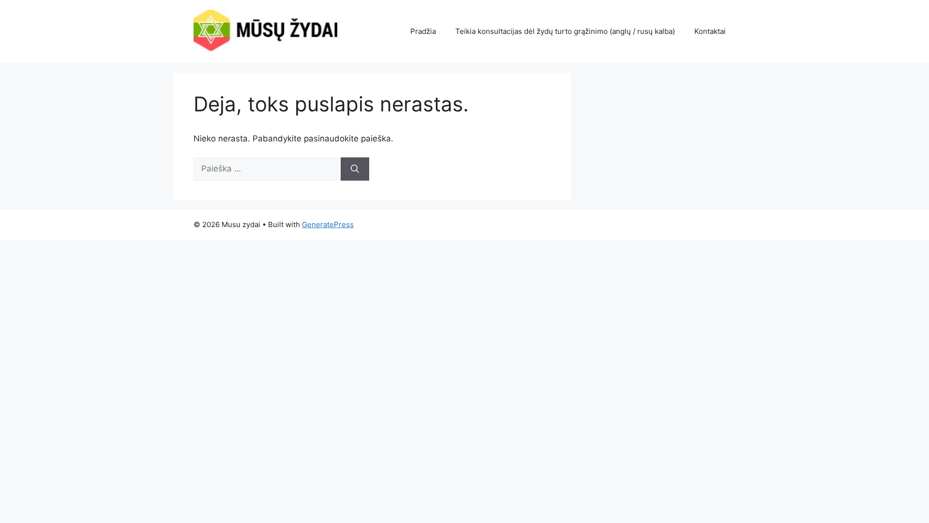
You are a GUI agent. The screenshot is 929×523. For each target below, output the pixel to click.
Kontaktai (710, 31)
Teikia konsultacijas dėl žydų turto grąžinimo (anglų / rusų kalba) (565, 31)
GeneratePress (328, 224)
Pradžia (423, 31)
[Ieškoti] (355, 169)
